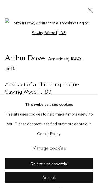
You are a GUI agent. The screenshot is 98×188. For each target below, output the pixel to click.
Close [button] (89, 12)
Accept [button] (49, 177)
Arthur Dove (25, 58)
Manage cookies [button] (49, 148)
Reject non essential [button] (49, 164)
